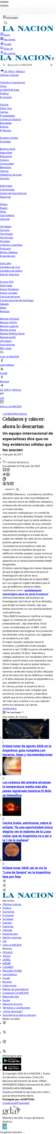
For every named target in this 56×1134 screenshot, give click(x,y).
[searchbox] (27, 65)
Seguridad (6, 152)
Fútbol (3, 204)
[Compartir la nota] (4, 474)
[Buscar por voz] (51, 65)
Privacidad (23, 1103)
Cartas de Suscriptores (13, 193)
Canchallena (7, 215)
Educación (6, 156)
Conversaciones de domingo (17, 300)
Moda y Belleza (9, 252)
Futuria (4, 104)
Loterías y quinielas (11, 245)
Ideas (3, 307)
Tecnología (6, 234)
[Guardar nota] (4, 470)
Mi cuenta (9, 53)
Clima (3, 86)
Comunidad (7, 163)
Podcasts (5, 248)
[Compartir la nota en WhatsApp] (8, 474)
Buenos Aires (7, 149)
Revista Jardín (8, 337)
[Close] (4, 881)
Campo (4, 112)
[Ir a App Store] (11, 1070)
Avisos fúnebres (9, 289)
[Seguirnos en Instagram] (4, 1042)
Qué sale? (5, 263)
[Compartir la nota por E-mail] (12, 484)
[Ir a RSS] (4, 1052)
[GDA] (11, 1114)
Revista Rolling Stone (12, 333)
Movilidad (6, 123)
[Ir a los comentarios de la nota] (8, 470)
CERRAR (4, 2)
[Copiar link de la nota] (4, 479)
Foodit (7, 44)
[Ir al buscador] (5, 23)
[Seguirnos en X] (4, 1033)
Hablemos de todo (11, 174)
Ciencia (4, 171)
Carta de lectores (10, 296)
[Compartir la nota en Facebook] (4, 484)
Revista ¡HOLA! (8, 322)
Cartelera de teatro (11, 270)
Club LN (8, 48)
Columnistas (7, 189)
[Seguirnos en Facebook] (4, 1023)
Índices (4, 126)
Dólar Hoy (6, 108)
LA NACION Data (9, 90)
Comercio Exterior (10, 119)
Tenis (3, 211)
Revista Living (8, 330)
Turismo (5, 230)
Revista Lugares (9, 326)
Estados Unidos (9, 138)
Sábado (4, 304)
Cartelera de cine (10, 267)
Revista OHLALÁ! (9, 318)
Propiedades (7, 115)
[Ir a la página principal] (28, 30)
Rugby (3, 208)
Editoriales (6, 186)
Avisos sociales (8, 293)
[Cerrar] (53, 59)
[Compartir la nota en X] (8, 484)
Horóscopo (6, 237)
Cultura (4, 160)
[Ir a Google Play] (11, 1062)
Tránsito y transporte (12, 82)
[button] (28, 231)
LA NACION (9, 414)
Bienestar (5, 167)
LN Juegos (6, 226)
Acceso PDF (7, 282)
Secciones (9, 39)
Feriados (5, 241)
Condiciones (9, 1103)
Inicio (7, 35)
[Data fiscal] (4, 1128)
